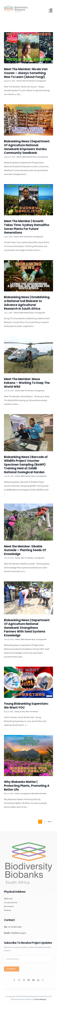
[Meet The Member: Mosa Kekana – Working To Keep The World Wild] (28, 354)
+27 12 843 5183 (14, 926)
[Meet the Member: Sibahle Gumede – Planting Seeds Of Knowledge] (28, 522)
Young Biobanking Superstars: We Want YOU (26, 706)
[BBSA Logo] (16, 6)
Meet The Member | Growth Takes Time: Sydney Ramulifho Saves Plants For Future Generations (26, 227)
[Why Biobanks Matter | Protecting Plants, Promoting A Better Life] (28, 755)
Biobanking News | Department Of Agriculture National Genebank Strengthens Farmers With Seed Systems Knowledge (27, 627)
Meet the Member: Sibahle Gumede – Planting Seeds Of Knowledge (25, 550)
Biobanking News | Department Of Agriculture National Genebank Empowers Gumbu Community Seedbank (27, 147)
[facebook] (14, 980)
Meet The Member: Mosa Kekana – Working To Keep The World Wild (27, 383)
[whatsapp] (43, 980)
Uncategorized (41, 81)
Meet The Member (28, 81)
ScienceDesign (40, 999)
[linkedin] (38, 980)
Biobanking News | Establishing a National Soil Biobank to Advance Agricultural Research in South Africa (27, 303)
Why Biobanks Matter (38, 793)
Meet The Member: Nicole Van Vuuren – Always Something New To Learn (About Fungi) (26, 73)
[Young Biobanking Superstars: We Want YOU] (28, 682)
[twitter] (19, 980)
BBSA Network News (29, 157)
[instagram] (24, 980)
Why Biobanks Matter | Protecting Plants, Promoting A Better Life (26, 786)
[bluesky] (29, 980)
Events (22, 711)
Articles (19, 81)
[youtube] (33, 980)
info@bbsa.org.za (18, 932)
